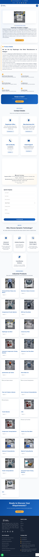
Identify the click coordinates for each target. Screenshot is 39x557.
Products (22, 525)
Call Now (9, 152)
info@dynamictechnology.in (29, 147)
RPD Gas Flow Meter (5, 543)
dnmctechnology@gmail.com (29, 146)
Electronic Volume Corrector (6, 539)
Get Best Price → (19, 101)
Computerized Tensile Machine (7, 541)
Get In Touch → (19, 511)
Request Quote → (19, 40)
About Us (22, 523)
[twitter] (19, 3)
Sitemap (22, 528)
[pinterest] (26, 3)
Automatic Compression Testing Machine (8, 548)
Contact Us (22, 530)
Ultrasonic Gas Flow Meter (6, 550)
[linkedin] (21, 3)
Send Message (19, 219)
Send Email (28, 151)
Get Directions (9, 131)
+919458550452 (10, 147)
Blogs (21, 527)
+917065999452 (10, 146)
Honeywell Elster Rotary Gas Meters (8, 537)
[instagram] (23, 3)
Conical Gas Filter (5, 546)
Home (21, 521)
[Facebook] (17, 3)
